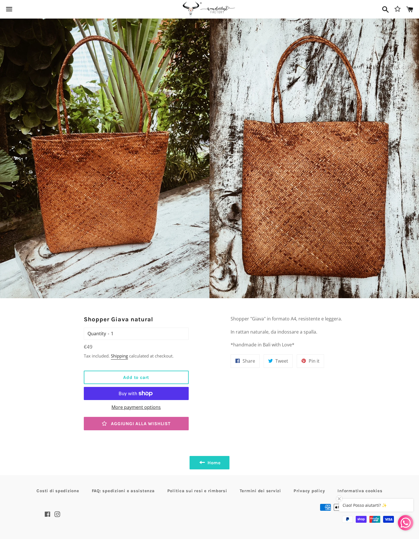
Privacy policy (309, 490)
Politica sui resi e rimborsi (197, 490)
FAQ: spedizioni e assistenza (123, 490)
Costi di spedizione (57, 490)
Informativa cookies (359, 490)
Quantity (97, 333)
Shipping (119, 356)
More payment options (136, 407)
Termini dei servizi (260, 490)
